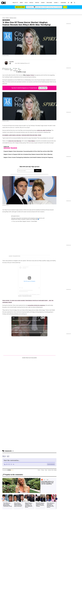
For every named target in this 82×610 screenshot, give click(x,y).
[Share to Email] (19, 68)
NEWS (21, 2)
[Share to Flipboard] (15, 68)
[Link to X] (74, 2)
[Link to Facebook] (68, 2)
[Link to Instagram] (71, 2)
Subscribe (63, 2)
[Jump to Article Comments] (3, 68)
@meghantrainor (15, 216)
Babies (7, 17)
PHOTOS (37, 2)
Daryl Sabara (31, 140)
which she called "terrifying (44, 130)
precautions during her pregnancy (36, 305)
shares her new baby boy (14, 140)
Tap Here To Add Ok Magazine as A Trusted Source (24, 87)
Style (26, 2)
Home (3, 17)
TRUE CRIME (49, 2)
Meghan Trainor (13, 17)
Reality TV (15, 2)
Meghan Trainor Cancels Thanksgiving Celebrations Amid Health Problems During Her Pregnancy (28, 157)
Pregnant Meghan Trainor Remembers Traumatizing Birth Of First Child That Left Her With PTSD (28, 151)
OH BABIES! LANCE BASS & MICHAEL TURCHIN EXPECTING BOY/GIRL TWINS (21, 135)
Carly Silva (11, 61)
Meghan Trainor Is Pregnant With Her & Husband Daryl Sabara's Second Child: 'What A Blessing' (28, 154)
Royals (31, 2)
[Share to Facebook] (6, 68)
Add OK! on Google (22, 71)
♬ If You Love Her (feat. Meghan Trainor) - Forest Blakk (24, 221)
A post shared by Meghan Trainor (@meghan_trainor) (29, 294)
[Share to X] (11, 68)
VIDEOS (42, 2)
